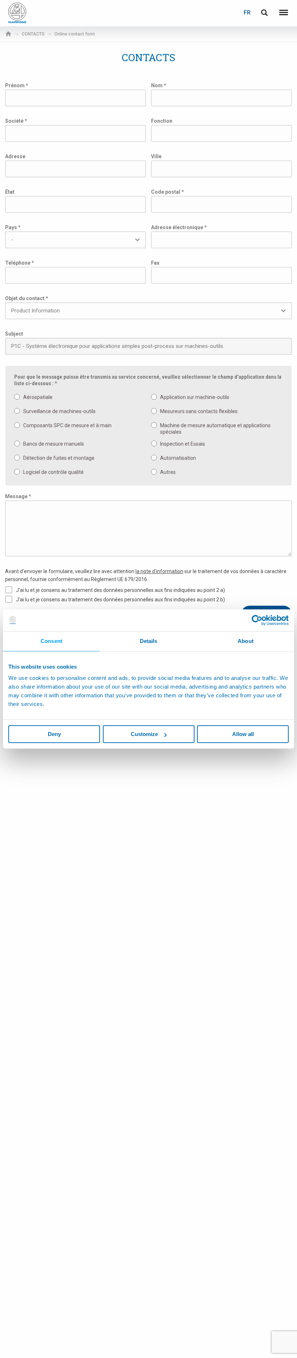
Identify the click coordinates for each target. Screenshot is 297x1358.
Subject (14, 334)
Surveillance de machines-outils (59, 411)
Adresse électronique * (179, 227)
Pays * (13, 227)
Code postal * (167, 192)
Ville (156, 156)
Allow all (243, 734)
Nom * (158, 85)
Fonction (161, 121)
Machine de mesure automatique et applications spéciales (215, 428)
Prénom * (16, 85)
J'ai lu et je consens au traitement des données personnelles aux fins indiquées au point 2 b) (120, 599)
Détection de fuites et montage (59, 458)
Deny (54, 734)
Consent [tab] (51, 641)
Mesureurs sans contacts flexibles (199, 411)
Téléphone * (19, 263)
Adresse (15, 156)
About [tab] (246, 641)
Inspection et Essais (182, 444)
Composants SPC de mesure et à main (67, 425)
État (9, 192)
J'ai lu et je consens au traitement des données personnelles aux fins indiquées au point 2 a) (120, 590)
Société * (16, 121)
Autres (168, 472)
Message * (18, 496)
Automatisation (178, 458)
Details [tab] (149, 641)
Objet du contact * (26, 298)
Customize (144, 734)
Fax (155, 263)
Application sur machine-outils (194, 397)
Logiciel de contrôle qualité (53, 472)
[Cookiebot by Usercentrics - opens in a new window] (257, 620)
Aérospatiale (38, 397)
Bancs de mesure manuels (53, 444)
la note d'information (159, 571)
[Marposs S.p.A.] (17, 13)
